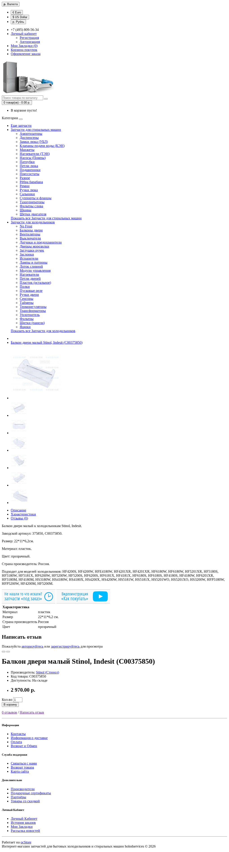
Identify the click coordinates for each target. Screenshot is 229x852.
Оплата (16, 742)
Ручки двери (29, 295)
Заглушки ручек (32, 250)
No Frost (26, 226)
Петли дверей (30, 278)
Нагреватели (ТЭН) (35, 154)
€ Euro (17, 12)
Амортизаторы (31, 134)
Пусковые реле (31, 290)
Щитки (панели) (32, 323)
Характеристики (23, 514)
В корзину (10, 704)
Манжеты (27, 150)
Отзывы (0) (19, 518)
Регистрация (29, 38)
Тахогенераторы (32, 202)
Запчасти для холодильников (33, 222)
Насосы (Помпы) (33, 158)
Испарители (29, 258)
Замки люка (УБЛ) (34, 142)
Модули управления (35, 270)
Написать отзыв (32, 712)
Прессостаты (29, 174)
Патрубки (27, 162)
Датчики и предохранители (41, 242)
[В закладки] (3, 651)
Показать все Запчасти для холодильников (43, 331)
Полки (25, 286)
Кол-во (7, 700)
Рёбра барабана (31, 182)
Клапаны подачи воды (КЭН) (42, 146)
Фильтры (27, 319)
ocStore (26, 842)
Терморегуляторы (33, 307)
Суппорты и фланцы (35, 198)
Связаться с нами (24, 763)
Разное (25, 178)
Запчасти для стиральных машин (36, 129)
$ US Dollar (20, 17)
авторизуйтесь (32, 646)
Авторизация (30, 42)
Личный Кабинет (24, 818)
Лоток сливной (31, 266)
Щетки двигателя (33, 214)
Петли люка (29, 166)
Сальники (27, 194)
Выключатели (30, 238)
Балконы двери (31, 230)
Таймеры (27, 303)
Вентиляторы (30, 234)
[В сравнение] (8, 651)
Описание (18, 510)
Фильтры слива (31, 206)
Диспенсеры (29, 138)
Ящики (25, 327)
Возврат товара (22, 767)
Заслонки (27, 254)
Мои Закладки (22, 827)
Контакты (18, 734)
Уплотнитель (30, 315)
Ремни (25, 186)
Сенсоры (26, 299)
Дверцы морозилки (34, 246)
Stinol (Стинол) (47, 672)
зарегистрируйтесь (65, 646)
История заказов (23, 822)
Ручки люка (29, 190)
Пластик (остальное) (35, 282)
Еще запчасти (21, 125)
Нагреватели (29, 274)
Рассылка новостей (25, 831)
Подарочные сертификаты (31, 793)
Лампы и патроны (33, 262)
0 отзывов (9, 712)
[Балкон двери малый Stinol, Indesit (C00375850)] (36, 398)
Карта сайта (20, 771)
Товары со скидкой (25, 801)
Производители (23, 789)
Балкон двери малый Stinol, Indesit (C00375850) (47, 342)
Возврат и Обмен (24, 746)
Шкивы (25, 210)
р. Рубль (18, 21)
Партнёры (18, 797)
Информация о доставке (29, 738)
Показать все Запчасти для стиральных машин (46, 218)
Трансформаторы (33, 311)
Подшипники (30, 170)
